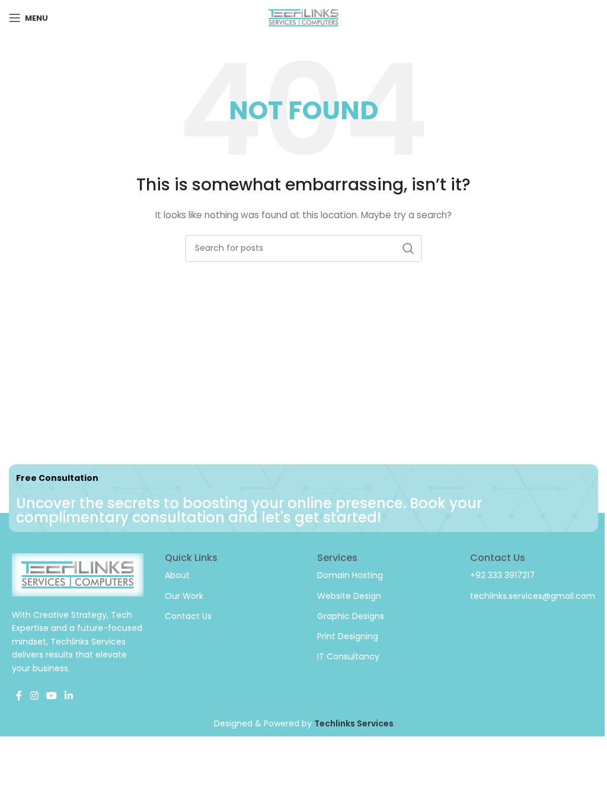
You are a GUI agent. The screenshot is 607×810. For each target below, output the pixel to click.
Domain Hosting (350, 575)
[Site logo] (303, 17)
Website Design (349, 596)
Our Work (184, 596)
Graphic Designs (350, 616)
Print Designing (347, 636)
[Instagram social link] (34, 696)
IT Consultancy (348, 656)
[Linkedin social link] (69, 696)
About (177, 575)
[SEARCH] (408, 248)
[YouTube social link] (51, 696)
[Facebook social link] (19, 696)
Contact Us (188, 616)
